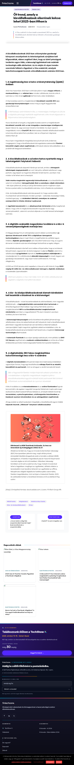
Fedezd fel (67, 3)
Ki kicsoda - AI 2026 (45, 728)
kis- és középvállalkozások (16, 505)
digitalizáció (24, 501)
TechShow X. (9, 728)
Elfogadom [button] (50, 762)
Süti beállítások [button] (39, 762)
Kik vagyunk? (6, 743)
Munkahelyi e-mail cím (10, 679)
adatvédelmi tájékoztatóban (21, 762)
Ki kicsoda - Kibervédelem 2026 (49, 732)
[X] (14, 716)
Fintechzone (22, 27)
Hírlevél (4, 750)
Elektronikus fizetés (22, 9)
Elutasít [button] (59, 762)
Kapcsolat (5, 746)
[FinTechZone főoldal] (8, 3)
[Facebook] (4, 716)
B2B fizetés (12, 501)
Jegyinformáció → (37, 653)
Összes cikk (36, 9)
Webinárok (5, 732)
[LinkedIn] (9, 716)
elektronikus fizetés (38, 501)
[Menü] (17, 3)
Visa (31, 505)
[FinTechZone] (31, 703)
